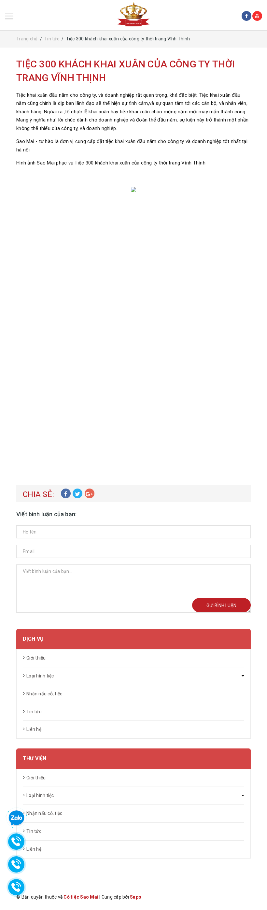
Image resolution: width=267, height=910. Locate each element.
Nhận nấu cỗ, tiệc (44, 693)
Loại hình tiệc (40, 675)
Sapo (135, 897)
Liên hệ (33, 729)
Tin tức (33, 711)
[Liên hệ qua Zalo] (16, 818)
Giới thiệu (36, 658)
